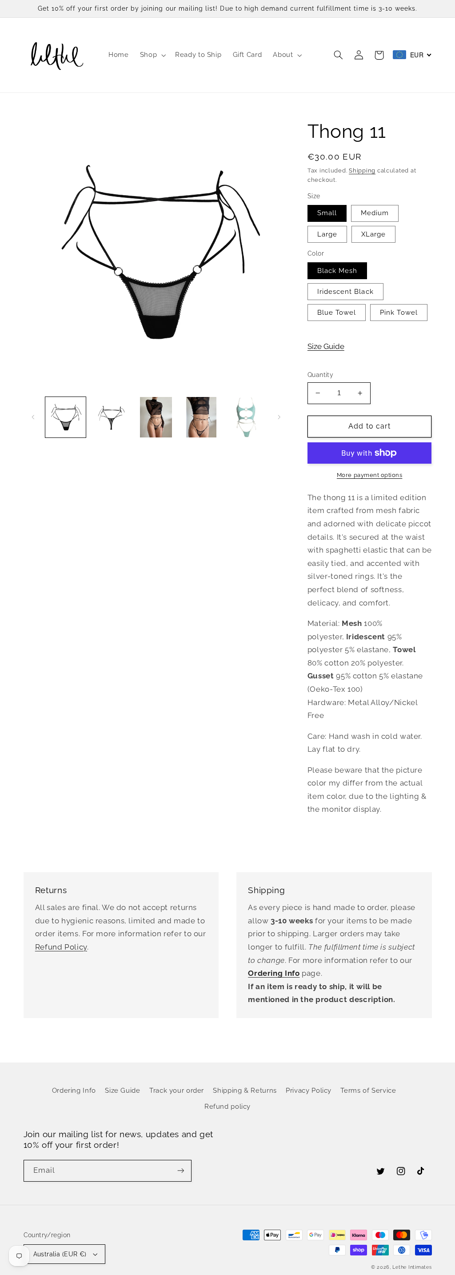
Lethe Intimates (411, 1267)
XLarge (373, 234)
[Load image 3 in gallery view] (156, 417)
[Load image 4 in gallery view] (201, 417)
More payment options (370, 475)
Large (327, 234)
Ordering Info (74, 1090)
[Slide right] (279, 417)
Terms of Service (368, 1090)
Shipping (362, 170)
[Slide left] (33, 417)
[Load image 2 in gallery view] (111, 417)
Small (327, 213)
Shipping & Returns (244, 1090)
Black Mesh (337, 270)
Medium (375, 213)
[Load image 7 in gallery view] (246, 417)
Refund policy (227, 1106)
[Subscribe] (180, 1171)
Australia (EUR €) (60, 1254)
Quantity (320, 374)
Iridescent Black (345, 291)
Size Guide (325, 346)
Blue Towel (336, 312)
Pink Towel (399, 312)
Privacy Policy (308, 1090)
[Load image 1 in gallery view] (65, 417)
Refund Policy (61, 946)
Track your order (176, 1090)
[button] (151, 55)
